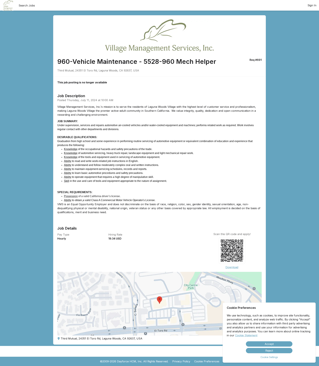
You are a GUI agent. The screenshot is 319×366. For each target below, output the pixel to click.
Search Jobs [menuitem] (27, 5)
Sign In (312, 5)
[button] (159, 304)
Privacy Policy (181, 361)
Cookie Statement (246, 335)
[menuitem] (8, 5)
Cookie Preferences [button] (206, 361)
